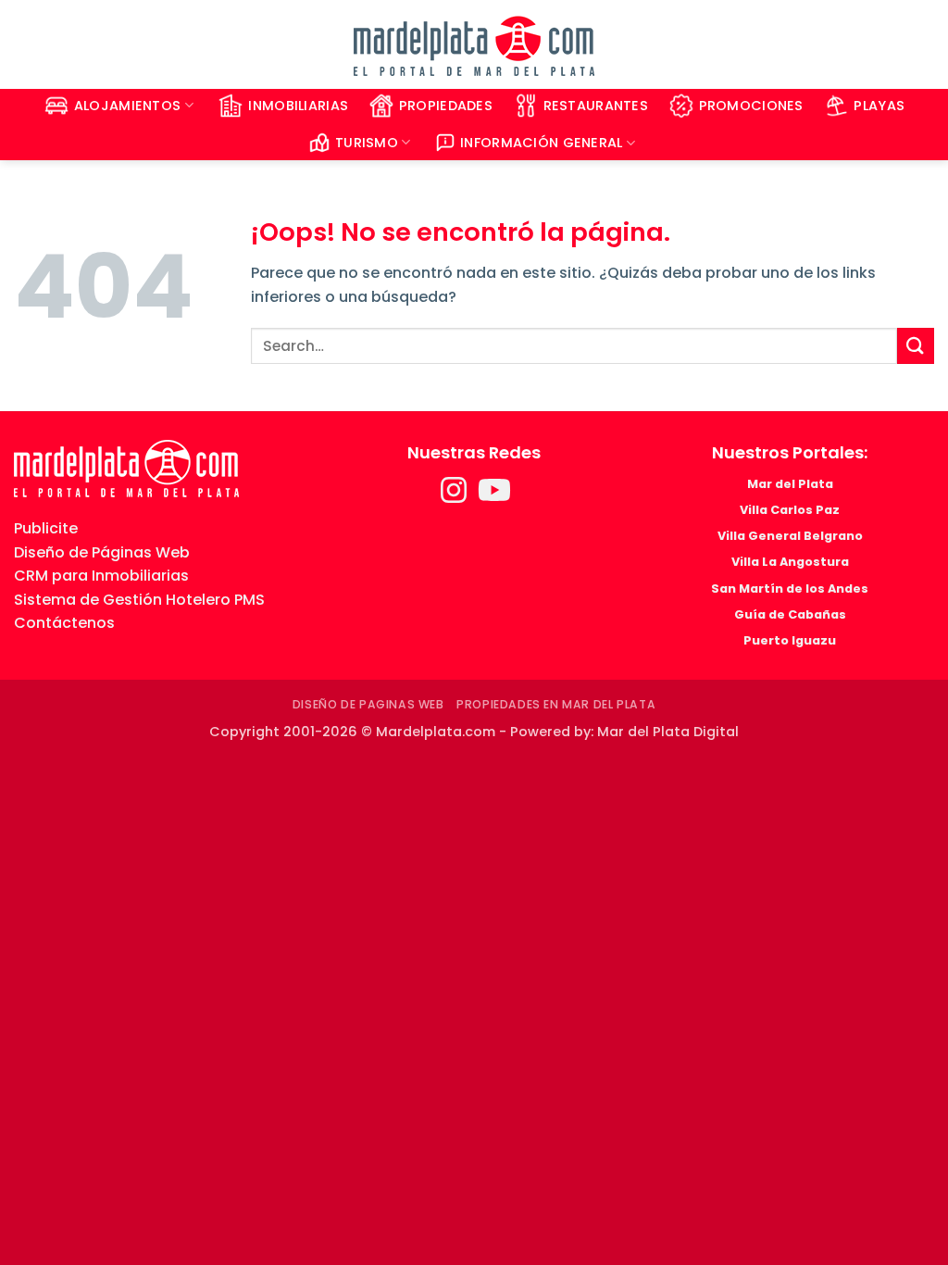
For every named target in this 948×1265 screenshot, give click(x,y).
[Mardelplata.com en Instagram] (455, 496)
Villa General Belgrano (790, 536)
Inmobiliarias (298, 105)
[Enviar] (915, 346)
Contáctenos (64, 622)
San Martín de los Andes (789, 588)
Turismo (366, 142)
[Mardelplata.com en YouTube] (494, 496)
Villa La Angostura (790, 562)
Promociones (751, 105)
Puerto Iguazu (789, 640)
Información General (541, 142)
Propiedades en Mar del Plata (555, 704)
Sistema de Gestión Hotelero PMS (139, 599)
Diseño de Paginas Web (368, 704)
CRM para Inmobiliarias (101, 575)
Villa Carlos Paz (790, 510)
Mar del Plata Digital (668, 731)
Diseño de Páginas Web (102, 552)
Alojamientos (127, 105)
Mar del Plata (790, 484)
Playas (879, 105)
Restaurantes (595, 105)
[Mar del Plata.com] (126, 468)
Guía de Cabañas (790, 614)
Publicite (46, 528)
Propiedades (446, 105)
